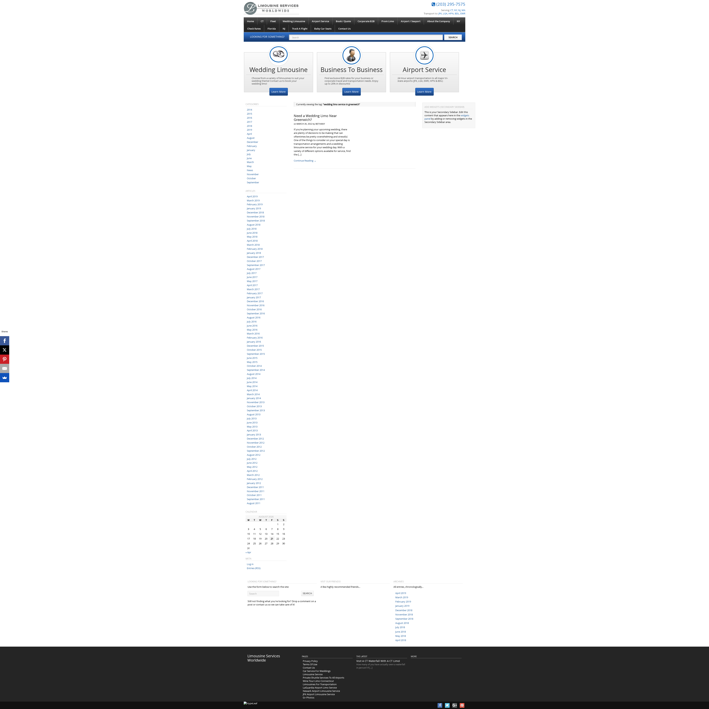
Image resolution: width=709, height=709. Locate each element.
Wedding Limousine (294, 21)
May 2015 (252, 362)
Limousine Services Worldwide (263, 658)
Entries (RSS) (254, 568)
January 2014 (254, 398)
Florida (272, 28)
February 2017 (255, 293)
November (253, 174)
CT (262, 21)
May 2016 (252, 329)
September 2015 (256, 354)
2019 (249, 129)
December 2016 (255, 301)
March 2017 (253, 289)
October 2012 (254, 446)
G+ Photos (308, 697)
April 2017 (252, 285)
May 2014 (252, 386)
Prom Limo (387, 21)
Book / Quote (343, 21)
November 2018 (255, 216)
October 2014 (254, 366)
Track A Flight (299, 28)
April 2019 (252, 196)
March (250, 162)
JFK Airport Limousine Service (319, 694)
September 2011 (256, 499)
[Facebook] (4, 340)
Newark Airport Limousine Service (321, 691)
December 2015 (255, 345)
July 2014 (251, 378)
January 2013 (254, 434)
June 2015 (252, 358)
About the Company (438, 21)
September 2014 (256, 370)
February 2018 (255, 248)
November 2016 (255, 305)
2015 (249, 113)
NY (458, 21)
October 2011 (254, 495)
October (251, 178)
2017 (249, 121)
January (251, 150)
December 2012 (255, 438)
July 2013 (251, 418)
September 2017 (256, 265)
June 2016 (252, 325)
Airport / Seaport (410, 21)
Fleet (273, 21)
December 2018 (255, 212)
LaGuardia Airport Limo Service (320, 687)
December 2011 (255, 487)
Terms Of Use (310, 664)
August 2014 (253, 374)
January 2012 (254, 483)
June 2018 (252, 232)
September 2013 (256, 410)
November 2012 (255, 442)
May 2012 (252, 466)
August (251, 138)
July (249, 154)
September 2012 (256, 450)
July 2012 (251, 459)
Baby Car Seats (322, 28)
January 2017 (254, 297)
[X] (4, 350)
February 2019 (255, 204)
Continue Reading (305, 160)
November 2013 (255, 402)
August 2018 (253, 224)
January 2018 (254, 253)
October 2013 (254, 406)
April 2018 (252, 240)
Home (250, 21)
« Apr (248, 552)
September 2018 (256, 220)
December (252, 142)
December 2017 (255, 257)
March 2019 (253, 200)
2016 (249, 117)
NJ (284, 28)
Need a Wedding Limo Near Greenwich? (315, 118)
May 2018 (252, 236)
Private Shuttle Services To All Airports (323, 677)
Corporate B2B (366, 21)
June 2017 (252, 277)
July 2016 (251, 321)
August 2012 (253, 454)
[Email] (4, 368)
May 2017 (252, 281)
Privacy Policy (310, 661)
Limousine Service (313, 674)
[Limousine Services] (271, 8)
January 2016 (254, 341)
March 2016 (253, 333)
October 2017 (254, 261)
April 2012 (252, 471)
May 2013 (252, 426)
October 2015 (254, 349)
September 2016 (256, 313)
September (253, 182)
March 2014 (253, 394)
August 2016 (253, 317)
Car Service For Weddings (316, 671)
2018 (249, 126)
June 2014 (252, 382)
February (252, 146)
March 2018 (253, 244)
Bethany (320, 124)
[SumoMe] (4, 377)
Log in (250, 564)
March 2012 (253, 475)
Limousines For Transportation (320, 684)
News (250, 170)
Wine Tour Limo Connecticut (318, 681)
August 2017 (253, 269)
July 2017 (251, 273)
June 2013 (252, 422)
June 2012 (252, 462)
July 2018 (251, 228)
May (249, 166)
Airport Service (320, 21)
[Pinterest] (4, 359)
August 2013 (253, 414)
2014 (249, 109)
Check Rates (254, 28)
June (249, 158)
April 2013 (252, 430)
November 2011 (255, 491)
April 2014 (252, 390)
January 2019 (254, 208)
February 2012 (255, 479)
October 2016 (254, 309)
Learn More (278, 91)
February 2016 (255, 337)
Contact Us (344, 28)
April (249, 133)
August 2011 (253, 503)
